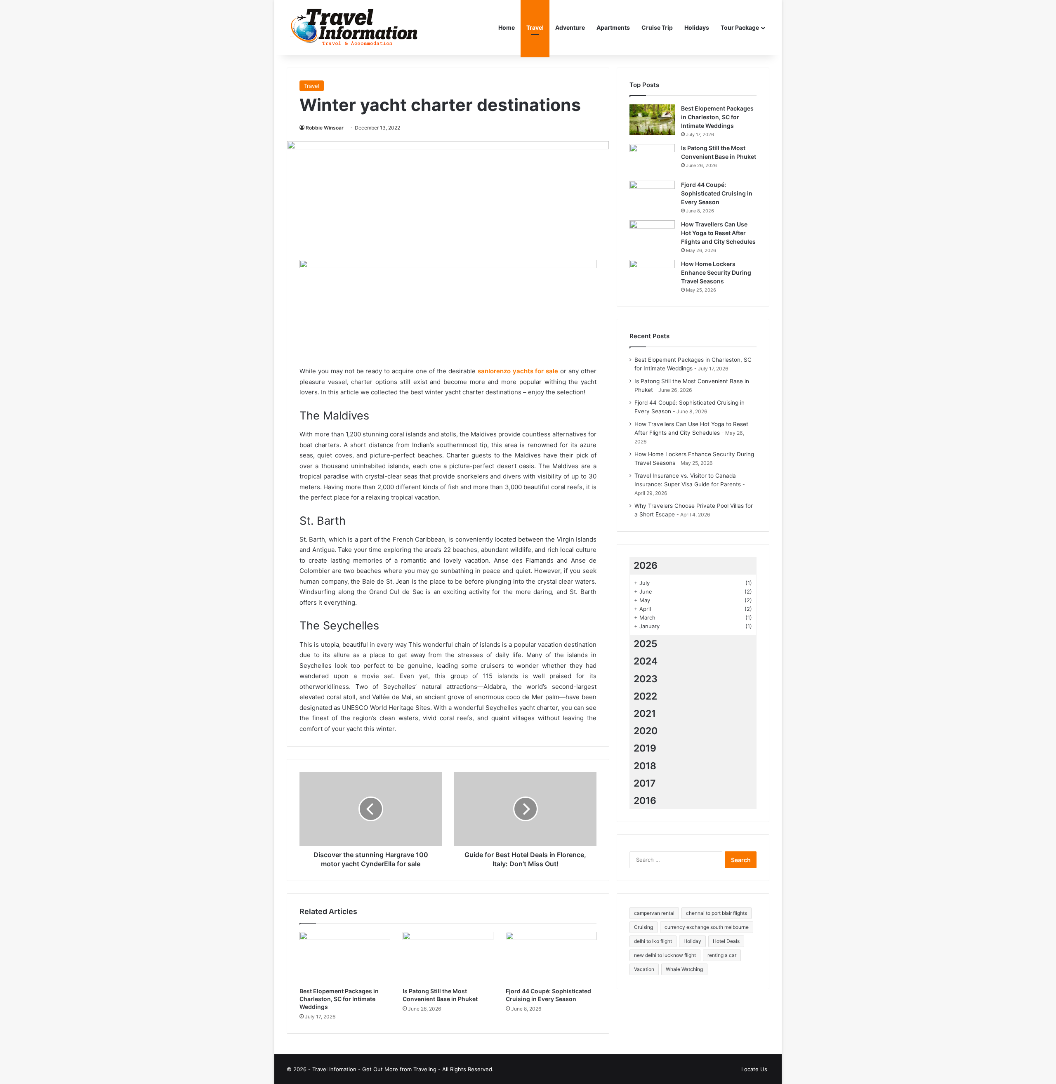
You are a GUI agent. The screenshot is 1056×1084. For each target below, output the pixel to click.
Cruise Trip (657, 27)
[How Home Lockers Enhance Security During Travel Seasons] (652, 275)
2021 (645, 713)
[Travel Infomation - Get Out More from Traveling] (354, 27)
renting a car (721, 955)
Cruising (643, 927)
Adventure (570, 27)
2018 (645, 766)
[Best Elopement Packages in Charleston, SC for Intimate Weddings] (344, 957)
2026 (646, 565)
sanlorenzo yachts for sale (518, 371)
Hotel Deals (726, 941)
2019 (645, 748)
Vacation (644, 969)
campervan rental (654, 913)
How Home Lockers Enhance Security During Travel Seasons (716, 272)
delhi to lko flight (653, 941)
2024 (646, 661)
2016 (645, 800)
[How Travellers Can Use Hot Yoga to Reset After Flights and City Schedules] (652, 235)
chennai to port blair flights (716, 913)
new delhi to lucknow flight (665, 955)
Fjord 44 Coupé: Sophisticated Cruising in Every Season (716, 193)
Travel (535, 27)
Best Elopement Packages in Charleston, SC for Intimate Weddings (339, 998)
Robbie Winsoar (325, 128)
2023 (646, 679)
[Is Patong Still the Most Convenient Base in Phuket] (448, 957)
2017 (645, 783)
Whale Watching (684, 969)
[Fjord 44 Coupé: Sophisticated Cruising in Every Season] (551, 957)
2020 (646, 731)
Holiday (692, 941)
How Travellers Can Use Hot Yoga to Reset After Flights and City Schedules (718, 233)
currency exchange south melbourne (707, 927)
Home (506, 27)
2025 (646, 644)
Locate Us (754, 1069)
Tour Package (740, 27)
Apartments (613, 27)
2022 (645, 696)
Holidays (696, 27)
